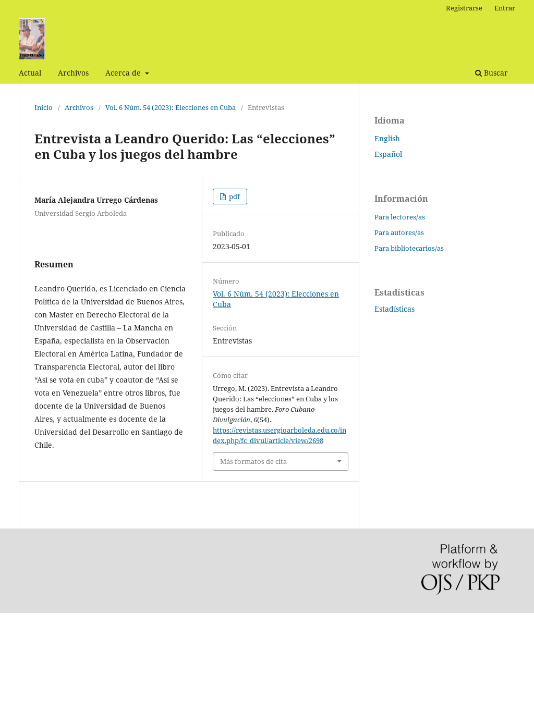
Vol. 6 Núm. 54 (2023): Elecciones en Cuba (170, 107)
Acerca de (124, 73)
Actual (30, 73)
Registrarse (464, 8)
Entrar (504, 8)
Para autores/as (399, 232)
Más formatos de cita (253, 461)
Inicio (43, 107)
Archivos (73, 73)
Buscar (495, 73)
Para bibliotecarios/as (409, 248)
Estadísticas (394, 309)
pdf (233, 196)
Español (388, 154)
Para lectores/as (399, 217)
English (387, 138)
